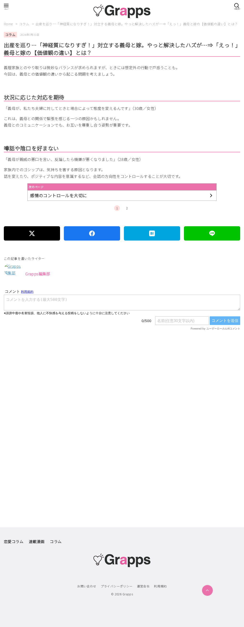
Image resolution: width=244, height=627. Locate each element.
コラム (24, 23)
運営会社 (143, 586)
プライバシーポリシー (117, 586)
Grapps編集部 (37, 274)
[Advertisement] (122, 395)
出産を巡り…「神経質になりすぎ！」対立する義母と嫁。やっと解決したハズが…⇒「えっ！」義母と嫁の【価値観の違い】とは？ (137, 23)
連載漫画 (37, 541)
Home (9, 23)
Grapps (127, 594)
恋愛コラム (13, 541)
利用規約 (160, 586)
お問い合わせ (86, 586)
